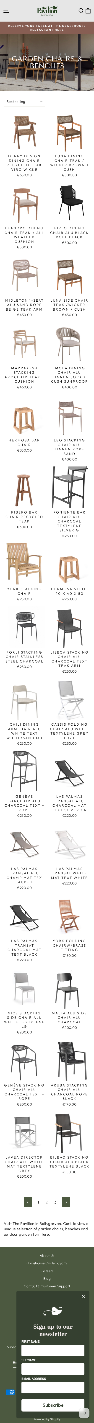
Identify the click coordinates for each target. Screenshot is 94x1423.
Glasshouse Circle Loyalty (46, 1263)
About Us (47, 1255)
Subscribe (53, 1405)
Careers (47, 1271)
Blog (47, 1278)
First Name (30, 1341)
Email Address (33, 1379)
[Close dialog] (84, 1297)
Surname (28, 1360)
